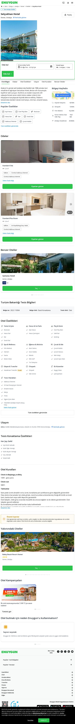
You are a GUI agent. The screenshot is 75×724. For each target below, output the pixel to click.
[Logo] (9, 2)
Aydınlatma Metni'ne (39, 713)
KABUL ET (44, 720)
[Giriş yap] (68, 2)
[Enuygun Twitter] (65, 651)
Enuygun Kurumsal (8, 690)
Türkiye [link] (11, 6)
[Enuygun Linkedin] (69, 651)
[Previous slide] (4, 151)
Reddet (62, 713)
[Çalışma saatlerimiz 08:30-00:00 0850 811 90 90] (63, 2)
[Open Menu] (72, 2)
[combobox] (36, 67)
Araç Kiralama (6, 680)
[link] (2, 6)
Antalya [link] (17, 6)
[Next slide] (71, 151)
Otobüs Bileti (6, 677)
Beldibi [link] (28, 6)
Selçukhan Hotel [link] (36, 6)
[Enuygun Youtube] (72, 651)
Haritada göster (64, 95)
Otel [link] (5, 6)
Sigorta (4, 687)
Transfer (4, 682)
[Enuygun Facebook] (58, 651)
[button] (37, 39)
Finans (4, 685)
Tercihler (30, 720)
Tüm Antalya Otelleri (9, 9)
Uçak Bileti (5, 672)
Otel (3, 675)
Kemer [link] (22, 6)
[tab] (5, 81)
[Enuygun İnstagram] (62, 651)
